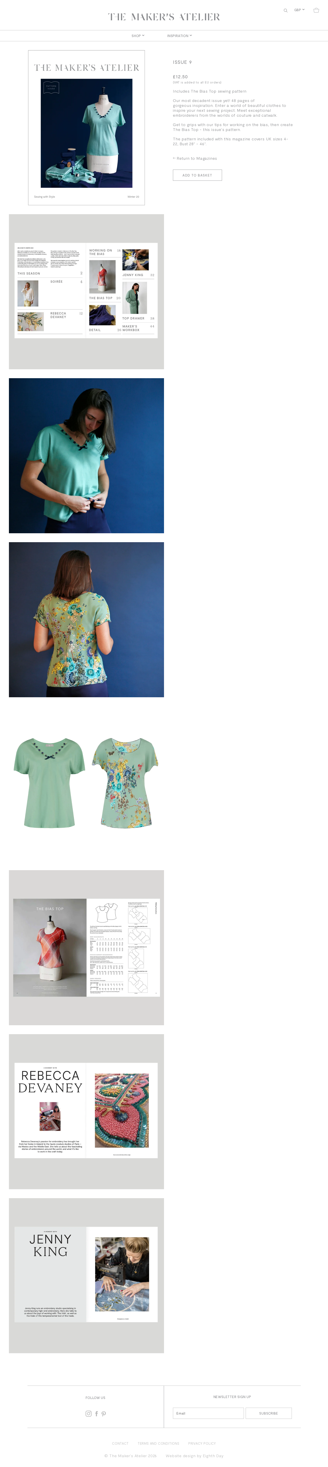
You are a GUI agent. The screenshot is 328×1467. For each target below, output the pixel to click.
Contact (120, 1443)
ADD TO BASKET (197, 175)
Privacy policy (202, 1443)
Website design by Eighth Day (194, 1455)
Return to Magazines (197, 158)
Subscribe (268, 1413)
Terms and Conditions (158, 1443)
